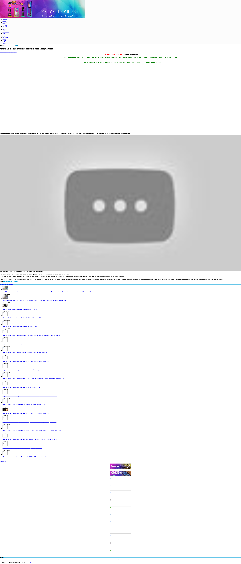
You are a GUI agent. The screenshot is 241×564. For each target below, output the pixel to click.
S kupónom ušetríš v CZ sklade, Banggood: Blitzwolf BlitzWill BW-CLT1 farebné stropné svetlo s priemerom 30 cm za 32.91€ (30, 396)
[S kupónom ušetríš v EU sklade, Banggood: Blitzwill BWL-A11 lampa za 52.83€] (5, 324)
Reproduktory (6, 32)
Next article (3, 463)
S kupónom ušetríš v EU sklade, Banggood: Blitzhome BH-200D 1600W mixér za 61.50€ (22, 318)
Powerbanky (5, 37)
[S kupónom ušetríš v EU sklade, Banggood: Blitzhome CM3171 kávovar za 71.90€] (5, 307)
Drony (4, 30)
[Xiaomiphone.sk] (120, 9)
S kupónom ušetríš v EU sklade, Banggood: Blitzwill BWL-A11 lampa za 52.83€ (20, 326)
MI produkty (5, 22)
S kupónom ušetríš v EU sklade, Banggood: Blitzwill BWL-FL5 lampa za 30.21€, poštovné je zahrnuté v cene (26, 413)
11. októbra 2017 (4, 52)
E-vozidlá (5, 25)
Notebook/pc (6, 26)
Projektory (5, 35)
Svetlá (4, 36)
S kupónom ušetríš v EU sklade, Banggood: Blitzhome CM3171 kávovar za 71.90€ (20, 309)
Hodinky (4, 40)
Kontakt (4, 43)
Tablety (4, 28)
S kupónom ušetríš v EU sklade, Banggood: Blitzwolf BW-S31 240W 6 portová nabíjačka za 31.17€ (24, 404)
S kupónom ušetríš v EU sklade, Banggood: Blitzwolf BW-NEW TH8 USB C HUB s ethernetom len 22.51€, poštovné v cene (29, 456)
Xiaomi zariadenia (12, 52)
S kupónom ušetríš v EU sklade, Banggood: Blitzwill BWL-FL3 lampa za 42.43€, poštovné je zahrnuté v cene (26, 361)
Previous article (3, 461)
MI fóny (4, 21)
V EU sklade (5, 23)
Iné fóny (4, 41)
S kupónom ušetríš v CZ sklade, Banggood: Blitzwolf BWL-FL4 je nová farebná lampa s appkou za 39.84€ (25, 370)
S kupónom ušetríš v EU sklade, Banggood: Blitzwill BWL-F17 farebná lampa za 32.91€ (21, 387)
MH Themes (29, 562)
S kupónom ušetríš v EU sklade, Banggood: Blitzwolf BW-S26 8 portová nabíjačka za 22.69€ (22, 448)
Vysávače (5, 29)
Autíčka (4, 39)
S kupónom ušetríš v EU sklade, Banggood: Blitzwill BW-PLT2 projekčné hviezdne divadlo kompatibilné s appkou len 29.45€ (29, 422)
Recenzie (5, 19)
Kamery (4, 33)
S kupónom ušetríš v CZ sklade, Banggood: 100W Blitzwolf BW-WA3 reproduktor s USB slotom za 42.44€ (26, 352)
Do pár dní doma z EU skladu (6, 284)
